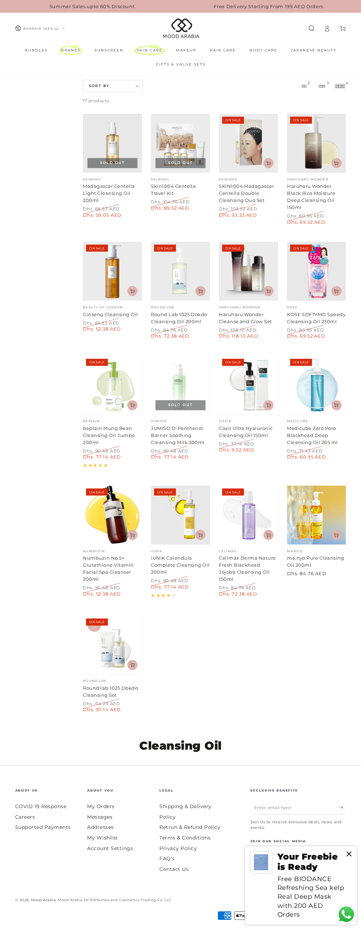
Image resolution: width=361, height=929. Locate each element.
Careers (25, 817)
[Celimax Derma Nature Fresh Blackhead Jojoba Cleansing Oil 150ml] (248, 515)
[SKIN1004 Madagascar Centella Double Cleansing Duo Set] (248, 143)
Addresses (100, 827)
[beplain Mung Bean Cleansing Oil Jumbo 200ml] (112, 385)
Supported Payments (43, 827)
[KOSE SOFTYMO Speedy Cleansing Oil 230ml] (316, 271)
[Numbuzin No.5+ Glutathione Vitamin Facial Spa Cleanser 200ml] (112, 515)
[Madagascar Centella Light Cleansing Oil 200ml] (112, 143)
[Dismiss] (349, 854)
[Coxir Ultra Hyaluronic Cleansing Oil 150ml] (248, 385)
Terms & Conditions (184, 838)
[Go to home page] (180, 28)
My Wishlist (102, 838)
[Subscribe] (342, 807)
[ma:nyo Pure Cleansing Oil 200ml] (316, 515)
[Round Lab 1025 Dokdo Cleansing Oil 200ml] (180, 271)
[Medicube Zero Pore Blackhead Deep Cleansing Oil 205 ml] (316, 385)
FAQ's (167, 858)
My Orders (101, 806)
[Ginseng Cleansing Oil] (112, 271)
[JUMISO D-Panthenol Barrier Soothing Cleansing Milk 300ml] (180, 385)
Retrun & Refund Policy (189, 827)
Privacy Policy (178, 848)
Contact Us (174, 869)
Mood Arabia (43, 900)
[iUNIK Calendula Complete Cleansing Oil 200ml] (180, 515)
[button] (311, 28)
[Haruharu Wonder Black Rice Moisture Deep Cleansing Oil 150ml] (316, 143)
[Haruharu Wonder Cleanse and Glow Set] (248, 271)
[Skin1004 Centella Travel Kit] (180, 143)
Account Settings (110, 848)
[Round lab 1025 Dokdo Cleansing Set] (112, 644)
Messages (99, 817)
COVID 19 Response (41, 806)
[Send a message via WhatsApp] (346, 914)
